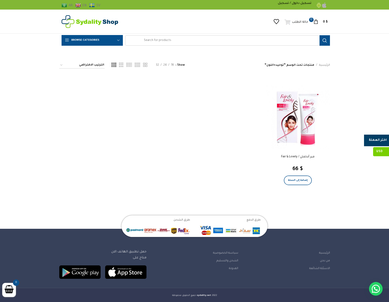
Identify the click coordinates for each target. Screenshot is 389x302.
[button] (298, 180)
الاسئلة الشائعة (319, 268)
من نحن (325, 260)
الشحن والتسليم (227, 260)
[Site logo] (90, 21)
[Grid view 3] (121, 65)
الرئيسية (324, 65)
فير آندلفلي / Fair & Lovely (298, 157)
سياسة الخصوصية (225, 253)
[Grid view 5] (137, 65)
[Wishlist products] (276, 21)
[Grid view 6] (129, 65)
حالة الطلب (300, 22)
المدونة (233, 268)
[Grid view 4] (113, 65)
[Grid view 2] (145, 65)
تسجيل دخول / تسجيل (294, 3)
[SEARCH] (325, 40)
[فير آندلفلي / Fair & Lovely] (298, 117)
